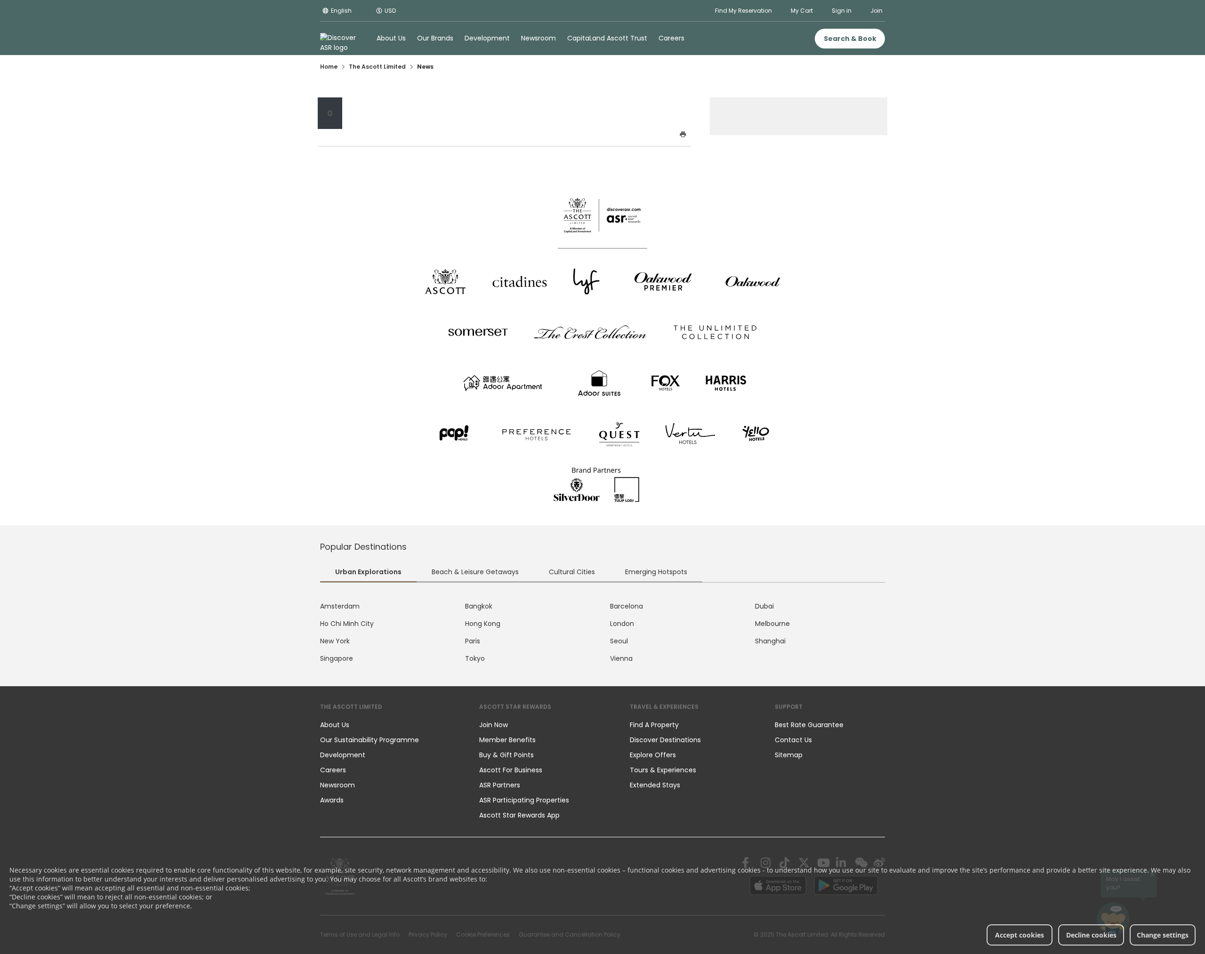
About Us (334, 725)
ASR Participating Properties (524, 800)
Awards (332, 800)
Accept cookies (1019, 934)
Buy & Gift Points (506, 755)
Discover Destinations (665, 740)
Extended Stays (655, 785)
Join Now (493, 725)
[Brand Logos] (445, 281)
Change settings (1163, 934)
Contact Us (793, 740)
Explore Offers (653, 755)
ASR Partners (499, 785)
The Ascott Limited (377, 67)
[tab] (368, 573)
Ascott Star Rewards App (519, 815)
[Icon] (504, 135)
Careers (333, 770)
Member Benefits (507, 740)
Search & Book (850, 38)
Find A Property (654, 725)
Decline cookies (1091, 934)
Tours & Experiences (664, 770)
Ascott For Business (510, 770)
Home (328, 67)
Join (876, 11)
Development (342, 755)
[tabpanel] (602, 632)
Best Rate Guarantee (809, 725)
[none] (390, 724)
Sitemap (789, 755)
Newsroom (337, 785)
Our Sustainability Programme (369, 740)
